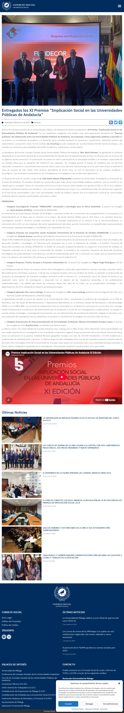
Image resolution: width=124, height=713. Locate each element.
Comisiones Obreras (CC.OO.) (14, 684)
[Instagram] (9, 637)
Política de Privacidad (92, 709)
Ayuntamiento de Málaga (13, 702)
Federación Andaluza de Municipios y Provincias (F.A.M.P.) (27, 698)
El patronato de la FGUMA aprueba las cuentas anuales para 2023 (77, 473)
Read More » (67, 629)
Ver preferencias (110, 704)
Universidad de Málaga (12, 670)
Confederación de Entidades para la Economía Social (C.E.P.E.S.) (29, 695)
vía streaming (53, 144)
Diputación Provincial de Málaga (16, 706)
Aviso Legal (103, 709)
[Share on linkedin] (120, 122)
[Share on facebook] (111, 122)
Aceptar (68, 704)
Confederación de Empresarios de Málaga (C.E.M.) (23, 691)
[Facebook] (4, 637)
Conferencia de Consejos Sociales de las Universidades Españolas (30, 674)
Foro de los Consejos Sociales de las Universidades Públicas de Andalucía (29, 679)
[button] (119, 683)
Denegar (89, 704)
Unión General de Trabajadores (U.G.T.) (19, 687)
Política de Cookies (77, 709)
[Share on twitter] (115, 122)
